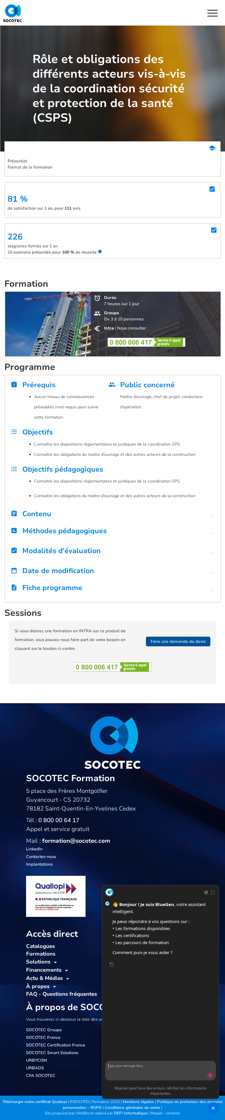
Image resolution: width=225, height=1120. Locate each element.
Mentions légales (139, 1101)
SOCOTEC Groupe (44, 1030)
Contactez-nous (41, 856)
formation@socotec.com (76, 841)
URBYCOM (36, 1060)
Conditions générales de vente (133, 1107)
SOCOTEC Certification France (55, 1045)
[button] (112, 515)
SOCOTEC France (43, 1037)
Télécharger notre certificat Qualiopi (35, 1101)
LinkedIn (34, 849)
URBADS (35, 1068)
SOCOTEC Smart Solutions (52, 1053)
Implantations (39, 864)
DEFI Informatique (131, 1113)
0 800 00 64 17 (58, 820)
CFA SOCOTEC (40, 1075)
